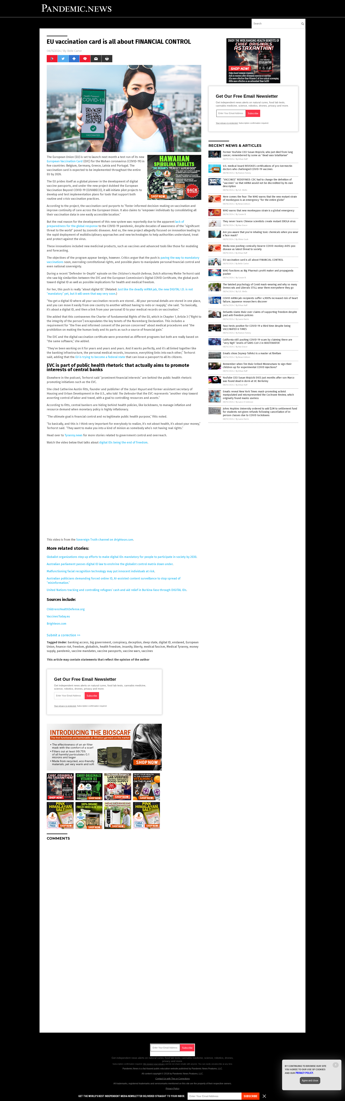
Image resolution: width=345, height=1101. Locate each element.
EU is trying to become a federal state (100, 357)
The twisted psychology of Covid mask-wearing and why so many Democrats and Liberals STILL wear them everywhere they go (260, 286)
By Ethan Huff (241, 159)
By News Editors (243, 204)
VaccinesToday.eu (58, 616)
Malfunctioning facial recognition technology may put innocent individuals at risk (100, 571)
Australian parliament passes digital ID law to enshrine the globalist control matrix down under (110, 564)
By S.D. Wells (241, 190)
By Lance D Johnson (244, 402)
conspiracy (119, 642)
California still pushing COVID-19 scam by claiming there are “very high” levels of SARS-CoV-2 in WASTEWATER (257, 341)
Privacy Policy (172, 1088)
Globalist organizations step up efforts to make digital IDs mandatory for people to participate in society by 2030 (121, 557)
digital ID (165, 642)
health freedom (110, 646)
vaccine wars (131, 651)
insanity (127, 646)
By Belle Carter (242, 263)
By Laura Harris (242, 319)
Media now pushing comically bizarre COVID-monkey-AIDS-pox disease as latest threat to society (259, 247)
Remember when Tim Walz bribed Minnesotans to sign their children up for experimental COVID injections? (257, 366)
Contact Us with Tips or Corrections (172, 1078)
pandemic (63, 651)
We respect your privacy (154, 1064)
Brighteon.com (56, 623)
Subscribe (250, 1096)
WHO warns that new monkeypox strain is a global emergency (258, 210)
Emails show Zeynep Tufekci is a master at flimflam (252, 353)
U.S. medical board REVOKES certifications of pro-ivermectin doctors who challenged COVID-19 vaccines (257, 167)
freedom (78, 646)
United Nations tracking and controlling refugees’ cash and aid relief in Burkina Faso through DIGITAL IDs (116, 590)
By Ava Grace (241, 225)
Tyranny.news (73, 435)
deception (135, 642)
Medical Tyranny (177, 646)
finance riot (63, 646)
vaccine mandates (84, 651)
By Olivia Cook (242, 239)
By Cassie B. (241, 214)
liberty (138, 646)
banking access (78, 642)
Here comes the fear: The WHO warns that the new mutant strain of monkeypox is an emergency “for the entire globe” (260, 198)
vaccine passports (109, 651)
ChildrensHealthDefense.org (66, 609)
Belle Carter (74, 51)
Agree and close (310, 1080)
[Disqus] (124, 888)
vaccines (147, 651)
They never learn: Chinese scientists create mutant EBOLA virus (259, 221)
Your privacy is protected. (65, 706)
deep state (150, 642)
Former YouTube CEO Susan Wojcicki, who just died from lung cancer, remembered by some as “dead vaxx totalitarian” (258, 154)
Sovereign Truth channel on (104, 539)
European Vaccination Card (65, 161)
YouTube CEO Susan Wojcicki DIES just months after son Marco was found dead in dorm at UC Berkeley (258, 379)
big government (100, 642)
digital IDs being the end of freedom (123, 442)
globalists (92, 646)
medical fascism (154, 646)
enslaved (178, 642)
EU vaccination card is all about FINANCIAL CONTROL (253, 259)
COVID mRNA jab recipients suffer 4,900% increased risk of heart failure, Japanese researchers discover (260, 300)
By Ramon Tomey (243, 173)
